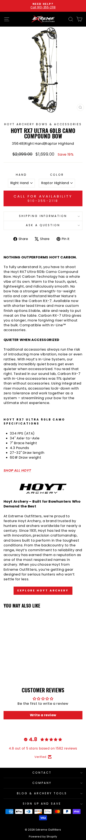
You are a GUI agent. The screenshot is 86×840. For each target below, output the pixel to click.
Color (57, 175)
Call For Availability (43, 198)
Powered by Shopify (43, 836)
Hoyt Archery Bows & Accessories (43, 124)
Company (42, 783)
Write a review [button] (43, 715)
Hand (21, 175)
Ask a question (43, 225)
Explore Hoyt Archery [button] (43, 590)
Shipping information (43, 216)
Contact (42, 773)
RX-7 (47, 300)
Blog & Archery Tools (42, 793)
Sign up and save (42, 804)
